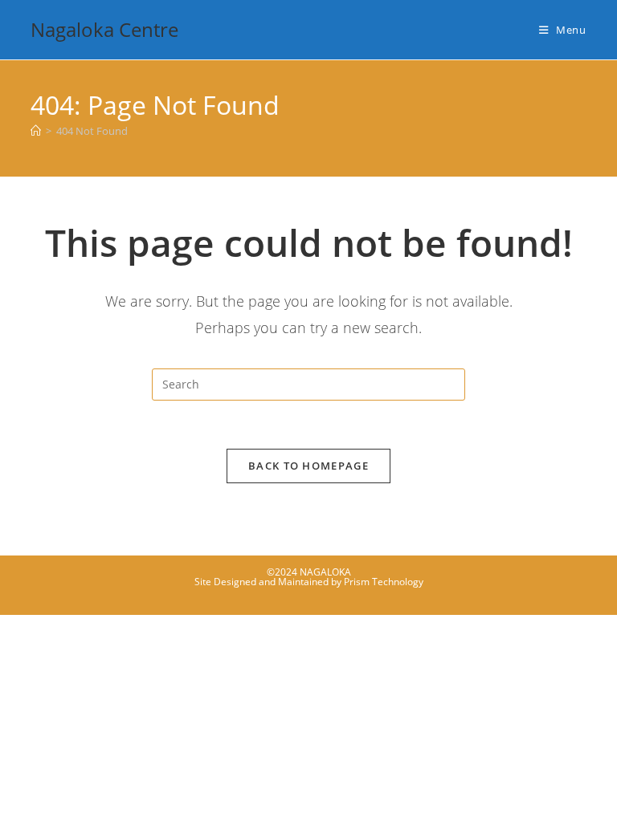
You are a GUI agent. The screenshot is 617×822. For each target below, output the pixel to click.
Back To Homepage (308, 465)
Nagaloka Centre (104, 29)
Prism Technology (383, 581)
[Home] (36, 131)
